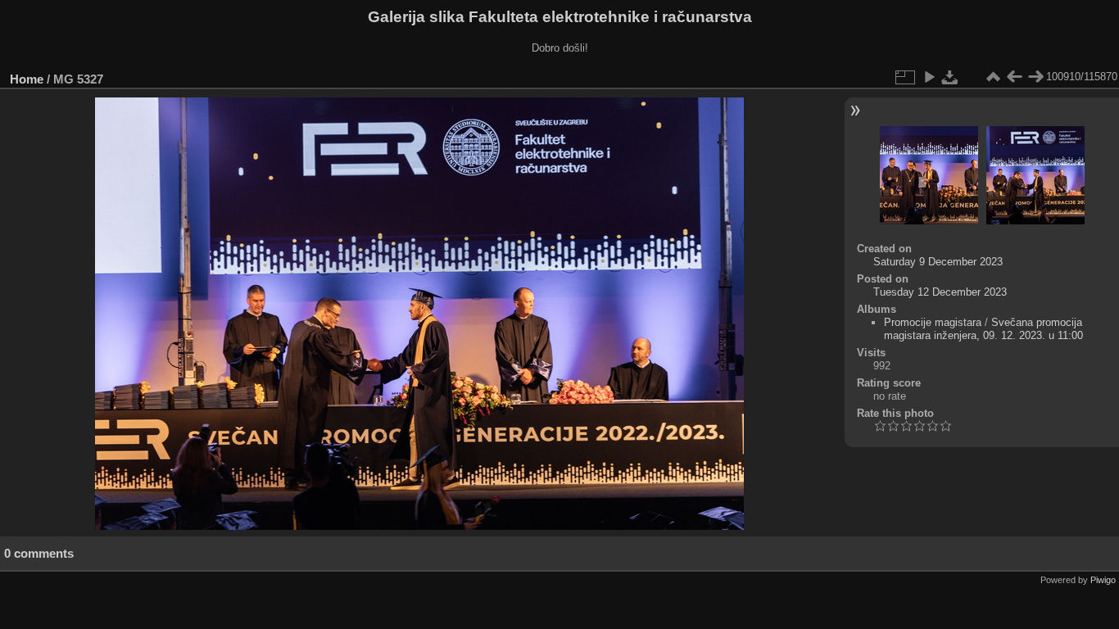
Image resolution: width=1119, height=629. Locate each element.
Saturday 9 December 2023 (938, 262)
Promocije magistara (932, 322)
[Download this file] (950, 77)
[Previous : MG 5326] (1014, 77)
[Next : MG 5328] (1035, 77)
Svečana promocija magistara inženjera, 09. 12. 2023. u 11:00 (983, 329)
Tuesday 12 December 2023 (940, 292)
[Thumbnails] (992, 77)
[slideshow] (929, 77)
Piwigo (1103, 580)
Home (26, 79)
